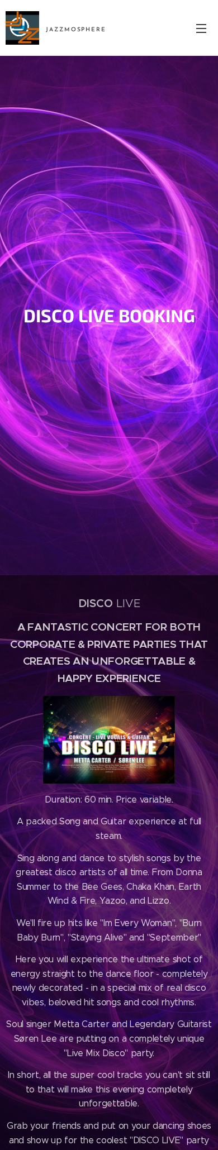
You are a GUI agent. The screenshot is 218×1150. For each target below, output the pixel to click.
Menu (201, 28)
